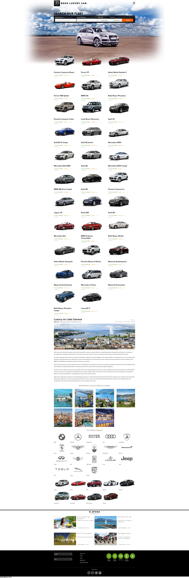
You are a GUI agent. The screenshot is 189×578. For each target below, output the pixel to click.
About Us (82, 553)
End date (112, 17)
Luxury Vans (62, 496)
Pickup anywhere (64, 17)
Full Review (56, 76)
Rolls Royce (88, 464)
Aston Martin (105, 453)
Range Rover (89, 442)
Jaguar (71, 475)
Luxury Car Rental (118, 321)
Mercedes (72, 442)
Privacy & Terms (84, 562)
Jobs (81, 558)
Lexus (104, 464)
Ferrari (55, 453)
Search (128, 20)
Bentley (71, 453)
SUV (94, 483)
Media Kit (82, 560)
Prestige (111, 496)
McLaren (120, 453)
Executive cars (94, 496)
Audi (104, 442)
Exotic (78, 483)
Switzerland (127, 321)
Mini (71, 464)
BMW (55, 442)
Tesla (55, 475)
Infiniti (55, 464)
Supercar (111, 483)
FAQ (81, 556)
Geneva (133, 321)
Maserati (88, 453)
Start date (100, 17)
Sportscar (127, 483)
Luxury (62, 483)
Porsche (88, 475)
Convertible (78, 496)
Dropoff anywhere (81, 17)
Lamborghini (121, 442)
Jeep (120, 464)
